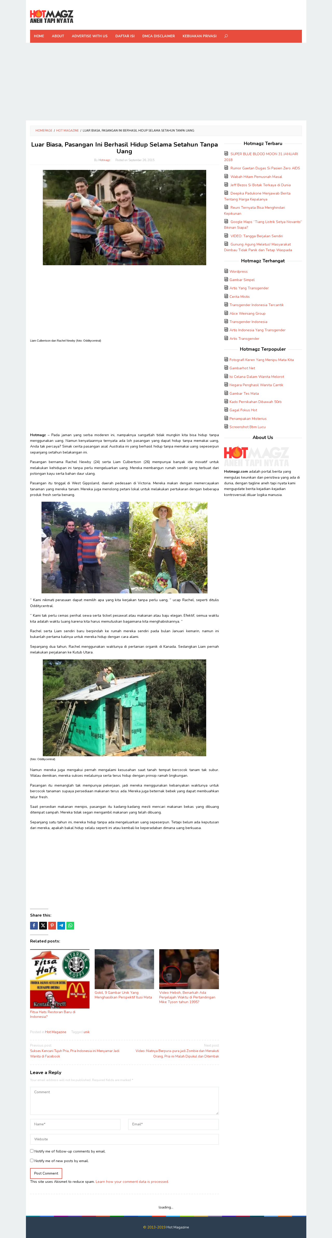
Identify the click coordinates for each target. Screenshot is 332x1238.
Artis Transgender (244, 338)
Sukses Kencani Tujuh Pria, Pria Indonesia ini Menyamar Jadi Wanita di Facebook (74, 1051)
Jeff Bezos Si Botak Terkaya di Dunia (261, 185)
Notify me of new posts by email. (61, 1160)
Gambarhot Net (242, 368)
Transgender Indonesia (248, 321)
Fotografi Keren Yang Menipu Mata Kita (262, 359)
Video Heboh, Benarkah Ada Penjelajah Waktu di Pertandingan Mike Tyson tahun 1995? (187, 997)
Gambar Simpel (242, 279)
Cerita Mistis (240, 296)
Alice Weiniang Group (248, 313)
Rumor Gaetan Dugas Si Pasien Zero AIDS (265, 168)
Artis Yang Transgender (249, 288)
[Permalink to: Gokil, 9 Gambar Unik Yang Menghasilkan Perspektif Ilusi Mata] (124, 969)
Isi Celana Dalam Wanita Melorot (257, 376)
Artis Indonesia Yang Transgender (258, 330)
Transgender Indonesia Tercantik (257, 305)
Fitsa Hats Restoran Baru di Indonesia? (52, 1014)
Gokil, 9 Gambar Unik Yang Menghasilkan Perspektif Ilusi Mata (123, 995)
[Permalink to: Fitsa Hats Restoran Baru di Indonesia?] (59, 979)
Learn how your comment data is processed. (132, 1181)
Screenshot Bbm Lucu (248, 426)
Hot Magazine (55, 1032)
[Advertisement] (166, 81)
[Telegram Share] (61, 926)
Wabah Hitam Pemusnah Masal (256, 176)
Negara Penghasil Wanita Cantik (256, 385)
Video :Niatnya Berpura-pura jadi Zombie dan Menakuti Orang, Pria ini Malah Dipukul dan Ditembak (177, 1051)
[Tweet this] (43, 926)
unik (86, 1032)
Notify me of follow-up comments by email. (70, 1151)
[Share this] (34, 926)
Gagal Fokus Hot (243, 410)
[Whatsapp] (70, 926)
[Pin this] (52, 926)
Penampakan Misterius (248, 418)
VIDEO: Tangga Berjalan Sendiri (257, 236)
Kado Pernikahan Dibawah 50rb (256, 401)
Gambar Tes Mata (244, 393)
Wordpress (239, 271)
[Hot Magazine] (51, 16)
